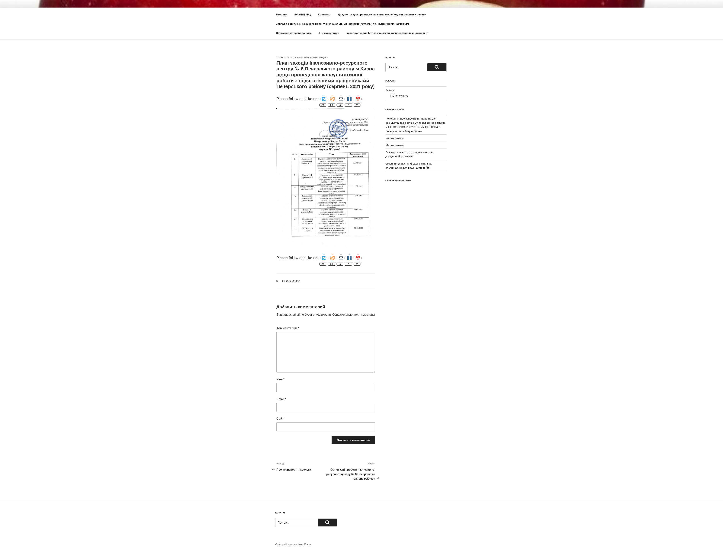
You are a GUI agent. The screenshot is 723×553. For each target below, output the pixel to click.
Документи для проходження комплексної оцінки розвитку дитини (382, 14)
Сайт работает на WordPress (293, 544)
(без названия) (394, 138)
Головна (281, 14)
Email (281, 399)
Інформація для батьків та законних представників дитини (385, 33)
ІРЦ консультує (329, 33)
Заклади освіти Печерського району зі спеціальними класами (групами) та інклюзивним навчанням (342, 23)
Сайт (280, 418)
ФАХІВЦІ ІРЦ (302, 14)
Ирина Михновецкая (316, 57)
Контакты (324, 14)
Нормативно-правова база (294, 33)
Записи (389, 90)
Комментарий (287, 328)
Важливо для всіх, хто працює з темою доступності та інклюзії (409, 154)
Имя (280, 379)
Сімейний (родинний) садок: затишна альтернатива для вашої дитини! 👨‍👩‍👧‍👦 (408, 165)
